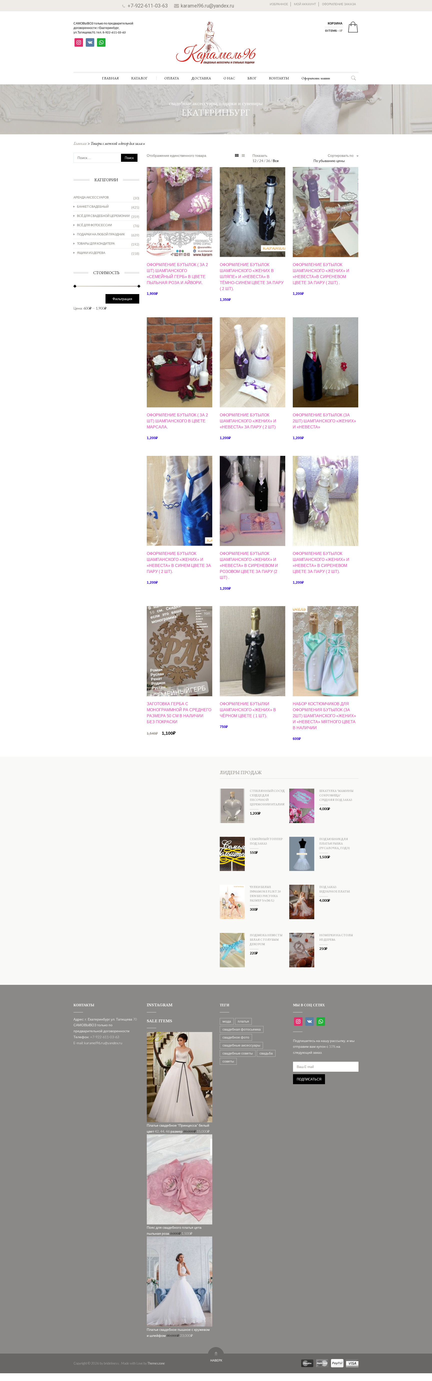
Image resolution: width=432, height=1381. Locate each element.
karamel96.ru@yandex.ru (207, 6)
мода (226, 1021)
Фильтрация (122, 299)
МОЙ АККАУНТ (305, 4)
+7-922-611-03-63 (148, 6)
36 (268, 161)
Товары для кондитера (96, 243)
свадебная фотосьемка (241, 1029)
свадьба (266, 1053)
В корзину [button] (179, 249)
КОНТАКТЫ (279, 78)
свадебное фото (235, 1037)
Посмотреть (179, 184)
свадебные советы (237, 1053)
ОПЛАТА (171, 78)
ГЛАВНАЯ (110, 78)
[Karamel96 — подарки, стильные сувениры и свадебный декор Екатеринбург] (216, 46)
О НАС (229, 78)
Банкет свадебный (93, 206)
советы (228, 1061)
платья (243, 1021)
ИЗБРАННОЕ (279, 4)
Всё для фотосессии (94, 225)
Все (276, 161)
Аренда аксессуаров (91, 197)
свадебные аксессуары (241, 1045)
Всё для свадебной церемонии (103, 216)
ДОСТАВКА (201, 78)
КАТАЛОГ (139, 78)
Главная (80, 143)
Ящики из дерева (91, 253)
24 (261, 161)
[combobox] (336, 161)
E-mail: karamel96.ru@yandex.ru (98, 1043)
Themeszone (156, 1363)
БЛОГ (252, 78)
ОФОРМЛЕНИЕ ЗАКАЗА (339, 4)
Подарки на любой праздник (101, 234)
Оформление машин (316, 78)
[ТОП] (179, 651)
